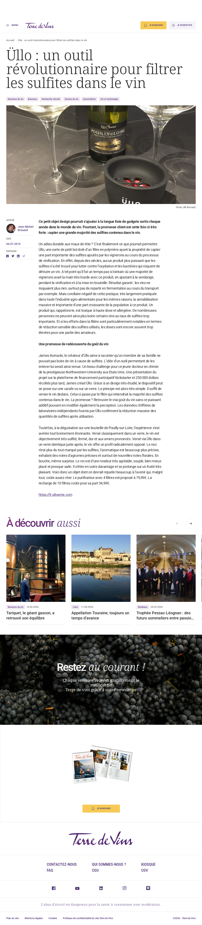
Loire (75, 607)
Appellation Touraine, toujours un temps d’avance (100, 615)
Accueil (10, 40)
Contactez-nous (62, 864)
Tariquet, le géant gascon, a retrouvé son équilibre (30, 615)
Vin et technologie (109, 99)
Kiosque (148, 864)
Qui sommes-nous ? (109, 864)
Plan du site (12, 918)
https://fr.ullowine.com (55, 495)
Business (32, 99)
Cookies (53, 918)
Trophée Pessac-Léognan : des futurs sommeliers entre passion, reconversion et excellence (165, 616)
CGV (144, 870)
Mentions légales (34, 918)
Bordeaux (142, 607)
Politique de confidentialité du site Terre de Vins (88, 918)
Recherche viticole (51, 99)
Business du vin (15, 99)
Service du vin (71, 99)
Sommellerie (89, 99)
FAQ (50, 870)
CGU (95, 870)
